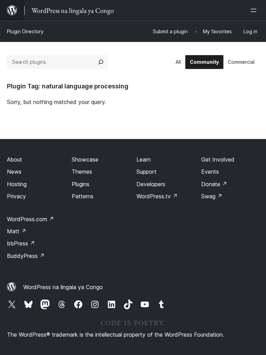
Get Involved (217, 159)
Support (146, 171)
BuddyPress (26, 255)
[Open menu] (255, 10)
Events (210, 171)
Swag (211, 196)
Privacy (16, 196)
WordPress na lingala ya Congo (63, 287)
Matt (16, 231)
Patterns (83, 196)
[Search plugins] (101, 62)
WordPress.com (30, 219)
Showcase (85, 159)
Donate (214, 184)
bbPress (21, 243)
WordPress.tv (157, 196)
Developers (150, 184)
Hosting (17, 184)
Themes (82, 171)
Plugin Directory (25, 31)
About (14, 159)
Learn (143, 159)
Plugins (80, 184)
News (14, 171)
